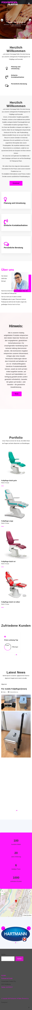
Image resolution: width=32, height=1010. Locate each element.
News (16, 394)
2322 (2, 984)
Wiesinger (15, 647)
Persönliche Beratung (19, 84)
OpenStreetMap (27, 915)
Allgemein (4, 684)
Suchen (3, 954)
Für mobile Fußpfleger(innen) (14, 689)
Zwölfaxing (7, 984)
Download (16, 183)
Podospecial (14, 692)
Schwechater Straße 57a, (8, 981)
